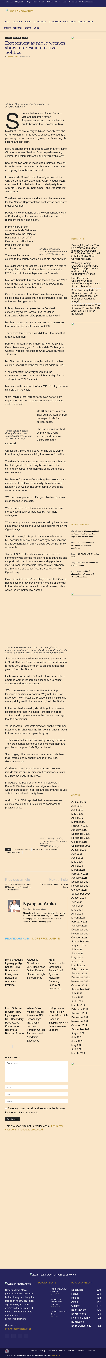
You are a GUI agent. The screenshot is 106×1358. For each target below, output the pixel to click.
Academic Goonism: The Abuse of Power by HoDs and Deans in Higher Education (85, 309)
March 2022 (78, 1005)
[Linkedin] (93, 5)
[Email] (60, 865)
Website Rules (60, 2)
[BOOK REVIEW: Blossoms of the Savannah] (43, 1301)
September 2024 (80, 893)
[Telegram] (52, 865)
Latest (7, 21)
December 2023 (80, 929)
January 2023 (79, 973)
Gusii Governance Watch (21, 849)
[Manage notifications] (7, 1351)
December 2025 (80, 833)
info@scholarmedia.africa (18, 1328)
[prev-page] (6, 1046)
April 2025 (77, 865)
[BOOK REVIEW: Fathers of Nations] (43, 1291)
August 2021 (78, 1033)
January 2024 (79, 925)
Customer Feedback (86, 2)
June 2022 (77, 997)
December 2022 (80, 977)
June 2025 (77, 857)
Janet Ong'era (38, 849)
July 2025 (76, 853)
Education (17, 21)
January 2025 (79, 877)
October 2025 (79, 841)
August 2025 (78, 849)
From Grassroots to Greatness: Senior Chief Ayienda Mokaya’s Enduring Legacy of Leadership (57, 974)
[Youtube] (101, 5)
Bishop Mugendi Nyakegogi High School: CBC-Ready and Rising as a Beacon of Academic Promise (14, 972)
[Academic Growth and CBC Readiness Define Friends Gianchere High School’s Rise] (36, 950)
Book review (69, 21)
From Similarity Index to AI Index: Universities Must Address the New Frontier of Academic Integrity (85, 295)
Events (28, 28)
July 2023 (76, 949)
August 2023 (78, 945)
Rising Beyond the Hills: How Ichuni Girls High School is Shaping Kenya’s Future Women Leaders (58, 1018)
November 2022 (80, 981)
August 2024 (78, 897)
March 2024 (78, 917)
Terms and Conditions (66, 1350)
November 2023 (80, 933)
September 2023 (80, 941)
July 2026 (76, 806)
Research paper (85, 21)
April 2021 (77, 1049)
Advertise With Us (46, 2)
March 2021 (78, 1053)
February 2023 (79, 969)
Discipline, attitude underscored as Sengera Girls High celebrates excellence (85, 534)
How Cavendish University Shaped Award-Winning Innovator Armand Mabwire (85, 282)
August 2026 (78, 802)
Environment (55, 21)
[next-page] (11, 1046)
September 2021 (80, 1029)
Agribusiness (39, 21)
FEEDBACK (17, 28)
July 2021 (76, 1037)
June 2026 (77, 810)
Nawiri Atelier (55, 1356)
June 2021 (77, 1041)
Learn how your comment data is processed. (34, 1127)
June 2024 (77, 905)
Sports (7, 28)
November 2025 (80, 837)
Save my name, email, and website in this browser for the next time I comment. (35, 1110)
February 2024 (79, 921)
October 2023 (79, 937)
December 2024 (80, 881)
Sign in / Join (32, 2)
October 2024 (79, 889)
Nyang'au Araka (12, 57)
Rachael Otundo (52, 849)
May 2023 (77, 957)
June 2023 (77, 953)
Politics (25, 38)
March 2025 (78, 869)
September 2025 (80, 845)
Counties (8, 38)
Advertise (34, 1350)
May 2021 (77, 1045)
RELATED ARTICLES (17, 938)
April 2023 (77, 961)
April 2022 (77, 1001)
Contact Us (73, 2)
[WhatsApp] (36, 865)
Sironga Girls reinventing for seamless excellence (82, 545)
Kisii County (16, 38)
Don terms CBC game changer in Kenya (54, 885)
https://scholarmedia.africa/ (34, 909)
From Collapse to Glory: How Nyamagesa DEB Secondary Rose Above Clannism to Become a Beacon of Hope (14, 1020)
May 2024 (77, 909)
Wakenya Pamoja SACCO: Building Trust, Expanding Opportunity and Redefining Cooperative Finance (84, 268)
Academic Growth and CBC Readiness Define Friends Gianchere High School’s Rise (36, 968)
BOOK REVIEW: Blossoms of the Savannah (56, 1301)
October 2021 (79, 1025)
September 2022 (80, 989)
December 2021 (80, 1017)
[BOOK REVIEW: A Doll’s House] (43, 1314)
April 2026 (77, 818)
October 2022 (79, 985)
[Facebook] (89, 5)
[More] (68, 865)
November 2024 (80, 885)
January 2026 (79, 830)
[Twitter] (97, 5)
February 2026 (79, 826)
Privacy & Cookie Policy (48, 1350)
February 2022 (79, 1009)
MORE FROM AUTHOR (46, 938)
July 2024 (76, 901)
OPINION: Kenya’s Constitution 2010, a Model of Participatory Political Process (18, 887)
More (36, 28)
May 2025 (77, 861)
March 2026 (78, 822)
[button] (100, 21)
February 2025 (79, 873)
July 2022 (76, 993)
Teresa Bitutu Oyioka (13, 853)
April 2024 (77, 913)
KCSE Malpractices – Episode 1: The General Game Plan (83, 574)
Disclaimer (80, 1350)
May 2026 (77, 814)
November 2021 (80, 1021)
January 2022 (79, 1013)
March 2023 (78, 965)
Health (28, 21)
